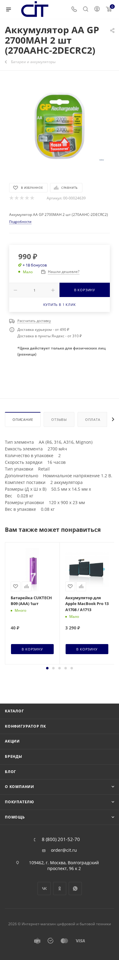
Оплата (92, 419)
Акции (12, 741)
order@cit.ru (64, 850)
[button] (47, 668)
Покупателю (19, 801)
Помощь (15, 817)
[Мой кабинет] (97, 10)
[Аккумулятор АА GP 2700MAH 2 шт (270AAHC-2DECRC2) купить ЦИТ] (59, 126)
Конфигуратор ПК (25, 726)
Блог (10, 771)
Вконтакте (44, 888)
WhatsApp (75, 888)
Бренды (13, 756)
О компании (19, 786)
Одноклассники (59, 888)
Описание (23, 419)
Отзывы (59, 419)
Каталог (14, 711)
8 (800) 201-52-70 (61, 839)
